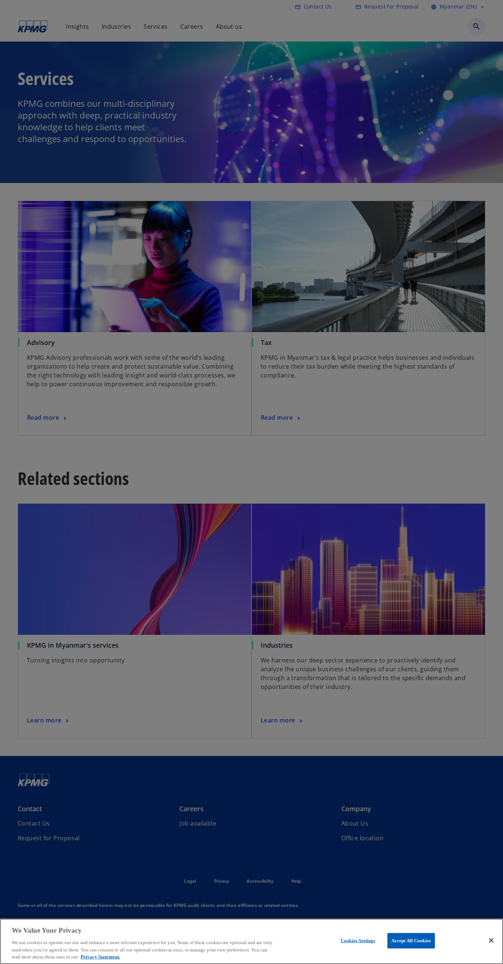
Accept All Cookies (411, 940)
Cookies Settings (358, 940)
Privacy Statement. (100, 956)
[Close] (491, 940)
